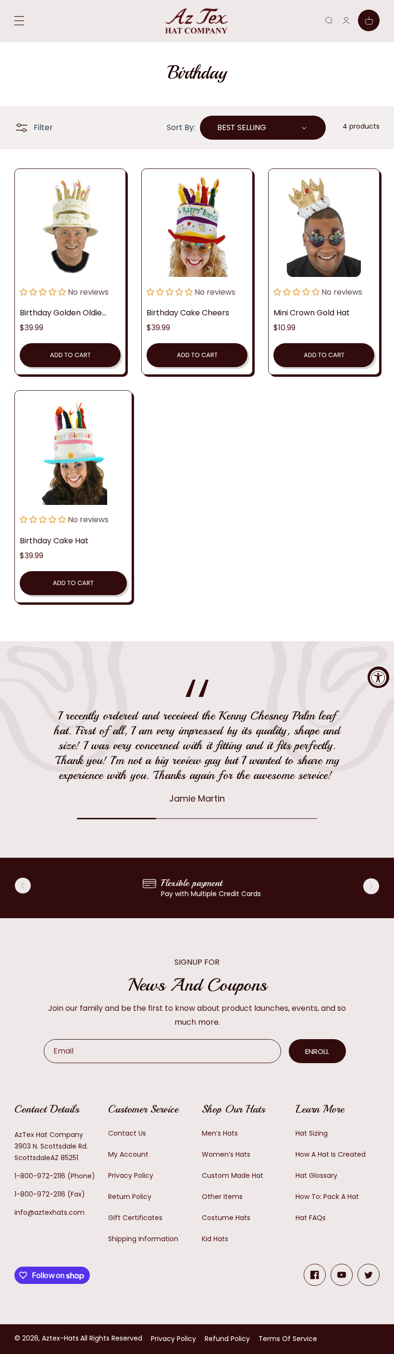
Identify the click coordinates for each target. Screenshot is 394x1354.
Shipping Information (143, 1239)
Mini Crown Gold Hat (311, 312)
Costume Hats (226, 1217)
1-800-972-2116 (39, 1176)
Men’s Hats (220, 1133)
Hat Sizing (312, 1133)
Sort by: (181, 127)
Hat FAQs (311, 1217)
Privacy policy (173, 1338)
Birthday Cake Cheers (188, 312)
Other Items (222, 1196)
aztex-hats (60, 1338)
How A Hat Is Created (331, 1154)
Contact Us (127, 1133)
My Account (128, 1154)
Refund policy (227, 1338)
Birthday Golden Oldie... (63, 312)
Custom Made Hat (232, 1175)
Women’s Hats (226, 1154)
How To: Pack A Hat (327, 1196)
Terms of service (288, 1338)
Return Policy (129, 1196)
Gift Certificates (135, 1217)
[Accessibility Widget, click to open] (378, 677)
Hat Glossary (316, 1175)
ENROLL (317, 1051)
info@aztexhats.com (49, 1212)
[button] (328, 20)
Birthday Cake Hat (54, 540)
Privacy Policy (130, 1175)
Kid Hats (215, 1239)
